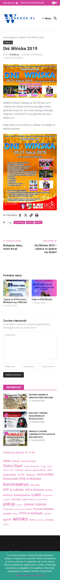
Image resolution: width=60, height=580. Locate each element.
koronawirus (16, 484)
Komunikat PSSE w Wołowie (22, 479)
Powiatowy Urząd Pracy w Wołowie (17, 509)
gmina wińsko (39, 470)
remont (47, 513)
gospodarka (9, 474)
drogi (43, 466)
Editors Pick (8, 470)
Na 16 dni (30, 452)
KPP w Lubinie (13, 490)
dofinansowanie (28, 461)
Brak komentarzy (33, 54)
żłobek (6, 524)
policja (9, 504)
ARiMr (7, 461)
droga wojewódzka (31, 466)
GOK (50, 469)
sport (7, 519)
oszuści (6, 499)
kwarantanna (22, 495)
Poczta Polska (41, 499)
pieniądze (16, 499)
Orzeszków (47, 495)
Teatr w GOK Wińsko (42, 299)
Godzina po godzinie (13, 452)
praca (15, 513)
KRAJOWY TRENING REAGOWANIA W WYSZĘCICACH (38, 416)
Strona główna (10, 37)
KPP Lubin (35, 485)
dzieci (49, 466)
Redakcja (14, 54)
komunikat (45, 474)
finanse (28, 470)
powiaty (7, 513)
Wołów (32, 519)
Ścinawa (49, 519)
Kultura (22, 37)
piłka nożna (28, 499)
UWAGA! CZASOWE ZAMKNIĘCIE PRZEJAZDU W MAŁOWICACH (42, 434)
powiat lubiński (35, 504)
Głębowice (31, 474)
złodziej (40, 520)
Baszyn (16, 461)
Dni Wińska (19, 222)
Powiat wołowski (43, 509)
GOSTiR (20, 474)
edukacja (19, 470)
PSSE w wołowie (31, 513)
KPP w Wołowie (34, 490)
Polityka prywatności (34, 575)
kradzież (49, 490)
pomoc (19, 504)
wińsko (38, 222)
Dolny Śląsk (12, 465)
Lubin (36, 494)
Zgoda (19, 575)
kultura (30, 222)
